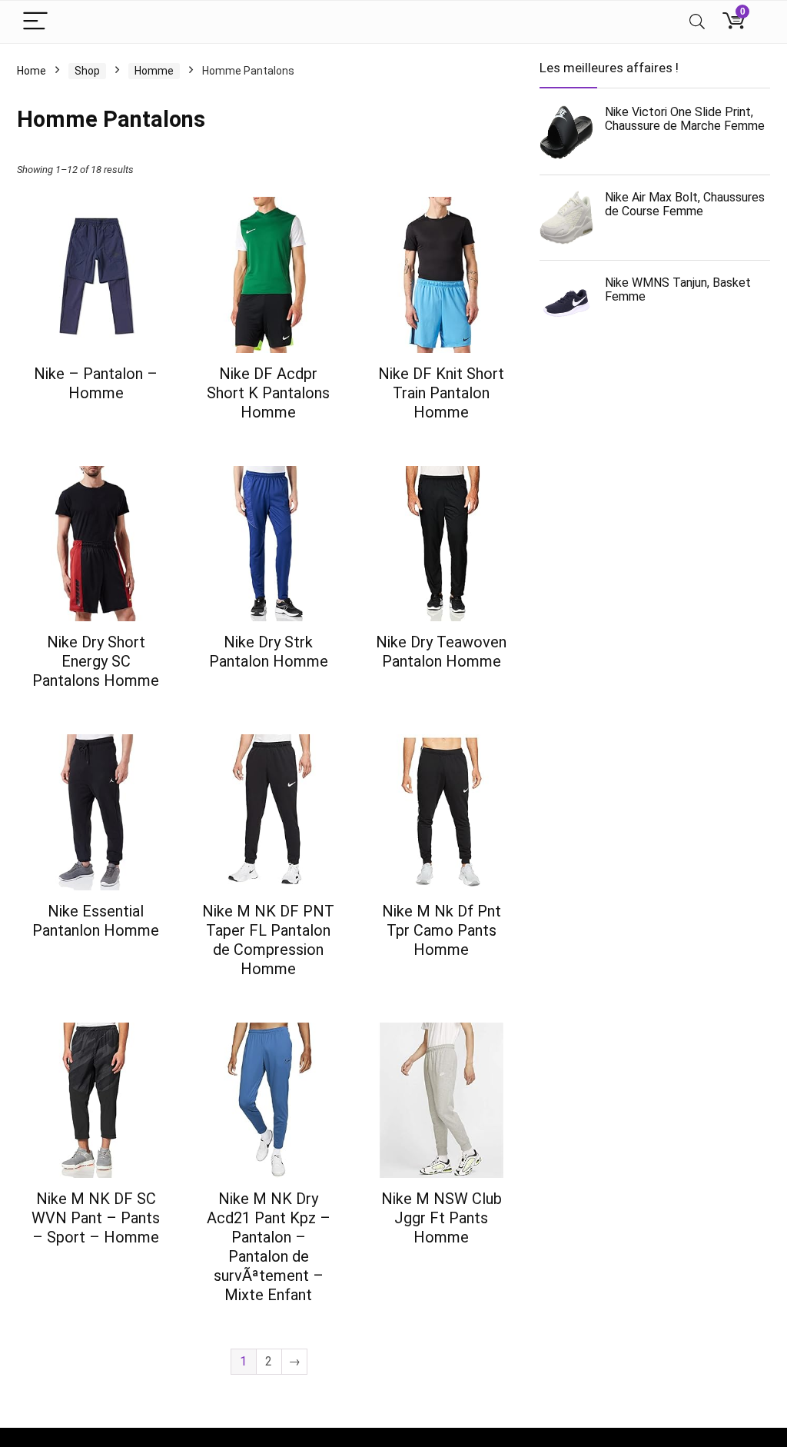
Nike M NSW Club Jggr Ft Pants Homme (441, 1217)
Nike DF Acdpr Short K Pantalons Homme (268, 392)
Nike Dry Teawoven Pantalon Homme (441, 651)
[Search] (697, 22)
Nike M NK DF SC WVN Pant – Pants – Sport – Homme (96, 1217)
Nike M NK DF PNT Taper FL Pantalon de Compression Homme (268, 940)
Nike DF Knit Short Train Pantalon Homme (441, 392)
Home (31, 71)
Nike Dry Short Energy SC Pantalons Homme (95, 661)
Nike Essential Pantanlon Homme (95, 921)
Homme (154, 71)
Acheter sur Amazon (95, 420)
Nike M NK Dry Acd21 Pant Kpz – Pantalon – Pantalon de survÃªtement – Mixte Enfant (268, 1246)
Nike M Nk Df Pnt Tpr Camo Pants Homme (441, 930)
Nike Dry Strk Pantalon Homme (268, 651)
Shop (87, 71)
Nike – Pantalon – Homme (96, 383)
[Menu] (35, 22)
